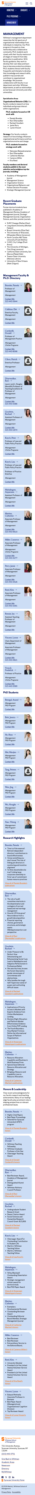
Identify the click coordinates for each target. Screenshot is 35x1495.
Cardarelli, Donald (9, 332)
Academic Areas (8, 1462)
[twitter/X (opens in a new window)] (6, 1477)
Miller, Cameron (12, 540)
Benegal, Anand (11, 700)
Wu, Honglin (10, 804)
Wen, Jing (9, 787)
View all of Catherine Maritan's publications (13, 1081)
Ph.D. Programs (12, 16)
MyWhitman (7, 1472)
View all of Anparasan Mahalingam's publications (15, 1043)
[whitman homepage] (9, 3)
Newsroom (6, 1465)
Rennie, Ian (10, 614)
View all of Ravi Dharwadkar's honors (13, 1195)
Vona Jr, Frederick (9, 669)
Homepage (10, 10)
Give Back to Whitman (10, 1459)
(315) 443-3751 (8, 1454)
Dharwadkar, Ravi (10, 379)
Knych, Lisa (10, 462)
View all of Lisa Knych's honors (14, 1258)
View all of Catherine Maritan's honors (13, 1326)
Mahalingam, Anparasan (10, 491)
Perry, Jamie (10, 566)
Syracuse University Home (14, 1480)
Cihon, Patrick (11, 359)
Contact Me (9, 299)
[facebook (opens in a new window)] (2, 1477)
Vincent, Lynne (11, 638)
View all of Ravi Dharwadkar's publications (15, 937)
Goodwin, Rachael (9, 413)
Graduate (24, 10)
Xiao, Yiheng (10, 822)
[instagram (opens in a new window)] (13, 1477)
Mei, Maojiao (10, 752)
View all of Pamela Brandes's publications (16, 884)
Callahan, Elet (11, 309)
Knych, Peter (10, 438)
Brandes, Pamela (12, 285)
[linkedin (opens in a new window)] (10, 1477)
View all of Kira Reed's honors (13, 1382)
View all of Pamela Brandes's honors (16, 1129)
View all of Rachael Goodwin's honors (12, 1226)
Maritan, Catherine (9, 514)
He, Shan (9, 735)
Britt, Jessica (10, 717)
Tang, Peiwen (10, 770)
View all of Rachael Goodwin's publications (14, 992)
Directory (5, 1469)
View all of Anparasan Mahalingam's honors (13, 1292)
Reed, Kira (9, 590)
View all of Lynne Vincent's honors (15, 1416)
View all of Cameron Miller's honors (16, 1350)
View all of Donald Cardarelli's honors (12, 1161)
